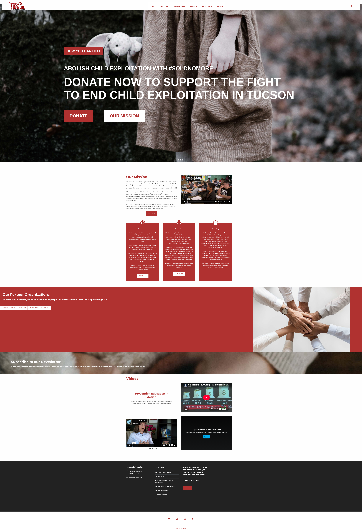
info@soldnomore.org (135, 477)
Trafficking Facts (160, 476)
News (156, 499)
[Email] (185, 518)
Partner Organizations (162, 503)
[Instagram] (177, 518)
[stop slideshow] (184, 159)
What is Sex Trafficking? (163, 472)
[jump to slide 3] (182, 159)
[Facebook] (192, 518)
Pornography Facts (161, 490)
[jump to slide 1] (178, 159)
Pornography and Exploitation (165, 486)
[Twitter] (169, 518)
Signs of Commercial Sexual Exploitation (164, 481)
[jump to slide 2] (180, 159)
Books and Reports (161, 495)
